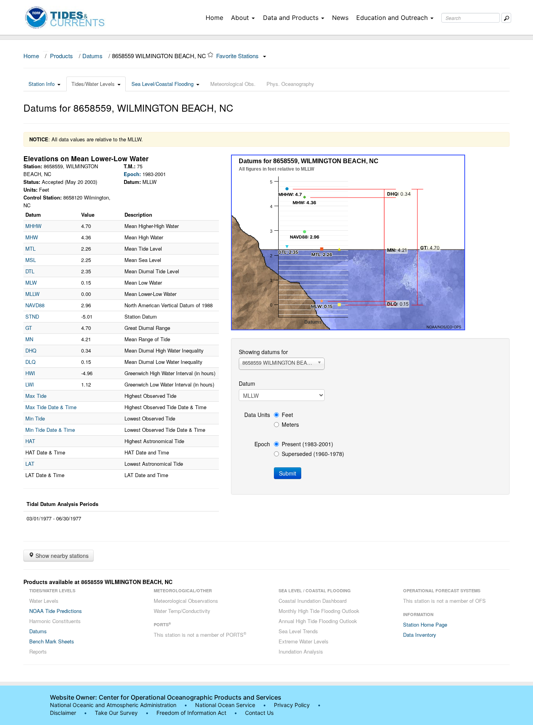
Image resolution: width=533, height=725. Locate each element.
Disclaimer (63, 712)
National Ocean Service (225, 705)
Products (61, 56)
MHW (31, 237)
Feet (287, 415)
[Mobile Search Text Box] (506, 18)
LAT (29, 463)
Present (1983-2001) (307, 444)
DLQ (30, 361)
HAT (30, 441)
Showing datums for (263, 352)
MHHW (33, 226)
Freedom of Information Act (191, 712)
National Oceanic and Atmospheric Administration (113, 705)
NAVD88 (34, 305)
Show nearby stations (61, 555)
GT (28, 327)
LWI (29, 384)
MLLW (32, 293)
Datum (247, 383)
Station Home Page (425, 624)
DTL (29, 271)
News (340, 17)
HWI (30, 373)
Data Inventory (419, 634)
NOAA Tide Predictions (55, 611)
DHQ (30, 350)
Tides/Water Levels (93, 83)
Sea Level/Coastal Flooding (162, 83)
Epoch (262, 444)
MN (29, 339)
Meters (290, 424)
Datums (92, 56)
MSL (30, 260)
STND (32, 316)
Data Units (257, 415)
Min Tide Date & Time (50, 429)
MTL (30, 248)
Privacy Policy (292, 705)
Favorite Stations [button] (238, 56)
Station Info (41, 83)
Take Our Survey (117, 712)
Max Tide (35, 395)
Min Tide (35, 418)
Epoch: (132, 174)
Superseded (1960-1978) (313, 454)
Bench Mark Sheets (51, 641)
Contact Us (259, 712)
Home (214, 17)
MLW (31, 282)
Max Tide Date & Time (50, 407)
